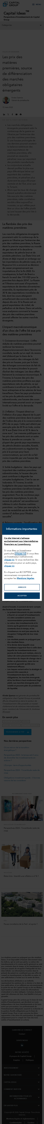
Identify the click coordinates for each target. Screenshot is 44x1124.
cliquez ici (20, 554)
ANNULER (22, 587)
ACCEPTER (22, 595)
